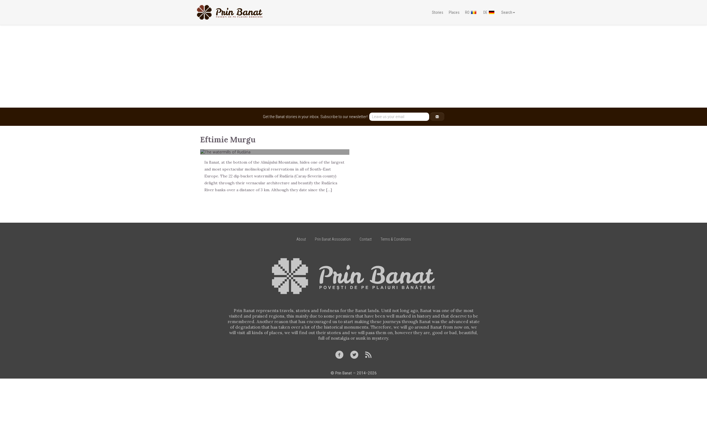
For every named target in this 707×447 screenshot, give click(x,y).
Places (454, 12)
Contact (366, 239)
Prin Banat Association (333, 239)
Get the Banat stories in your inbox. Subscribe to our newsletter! (316, 116)
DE (485, 12)
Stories (437, 12)
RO (467, 12)
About (301, 239)
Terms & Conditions (396, 239)
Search (506, 12)
